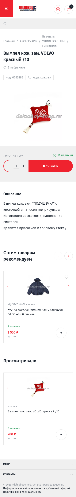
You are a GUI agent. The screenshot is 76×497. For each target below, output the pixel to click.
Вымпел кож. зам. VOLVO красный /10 (33, 411)
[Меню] (6, 8)
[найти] (5, 24)
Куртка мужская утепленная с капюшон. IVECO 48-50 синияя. (35, 312)
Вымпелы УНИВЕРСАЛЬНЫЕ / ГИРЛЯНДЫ (55, 41)
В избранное (16, 67)
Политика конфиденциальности (22, 491)
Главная (9, 41)
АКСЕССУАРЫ (28, 41)
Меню (6, 464)
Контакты (9, 474)
